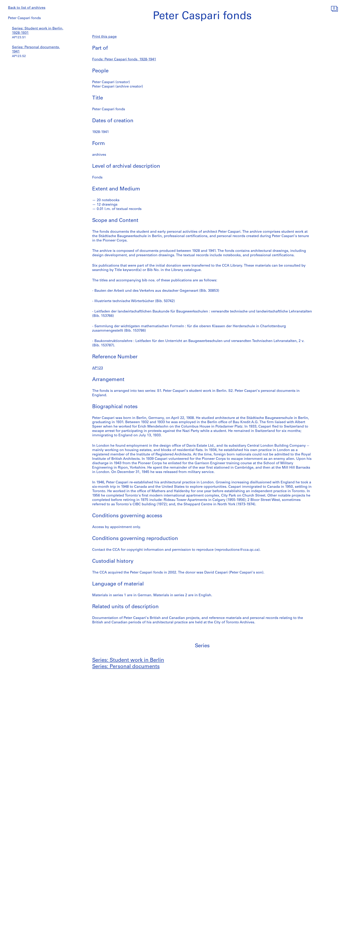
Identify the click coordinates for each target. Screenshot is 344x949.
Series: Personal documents (126, 666)
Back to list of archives (26, 8)
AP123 (97, 368)
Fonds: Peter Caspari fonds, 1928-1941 (124, 59)
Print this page (104, 37)
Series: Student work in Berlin (128, 660)
